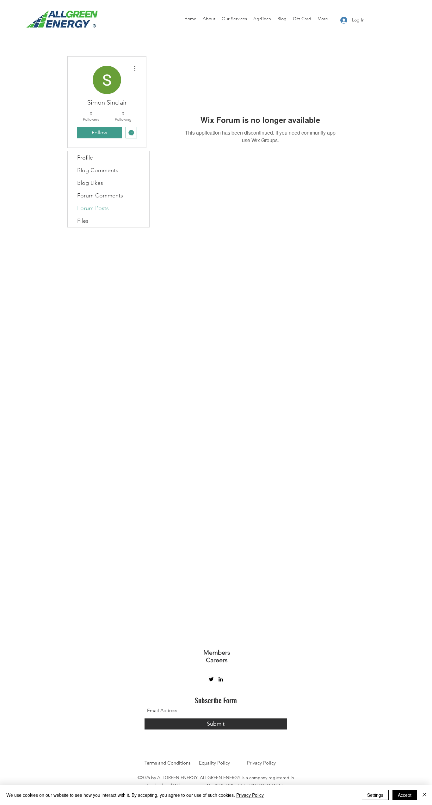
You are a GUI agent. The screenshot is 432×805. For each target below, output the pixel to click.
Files (83, 220)
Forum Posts (93, 208)
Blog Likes (90, 182)
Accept (404, 795)
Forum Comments (100, 195)
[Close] (424, 795)
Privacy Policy (261, 763)
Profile (85, 157)
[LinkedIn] (221, 679)
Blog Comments (97, 170)
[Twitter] (211, 679)
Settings (375, 795)
